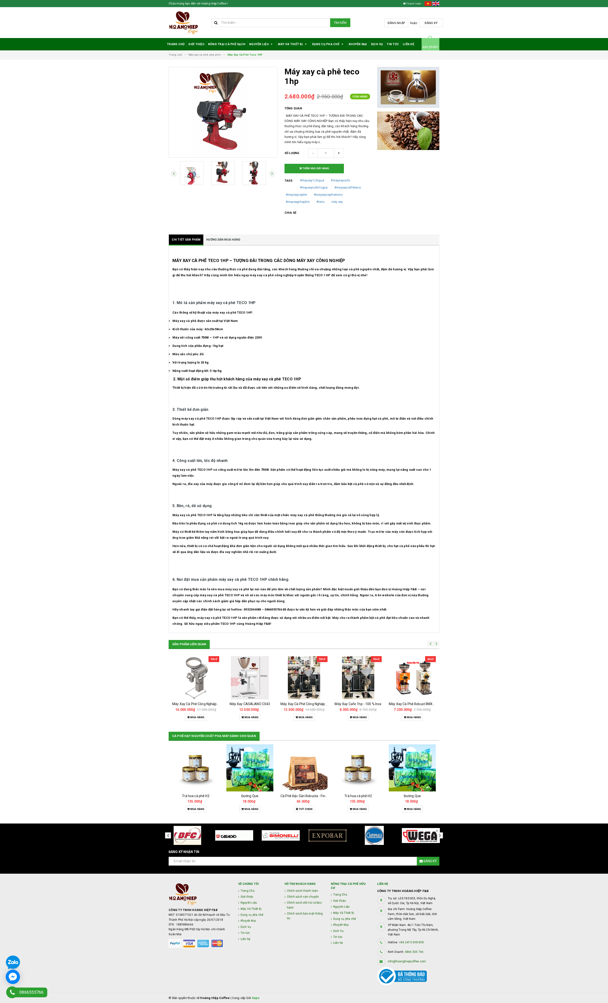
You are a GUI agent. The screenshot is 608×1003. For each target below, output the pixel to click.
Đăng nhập (396, 23)
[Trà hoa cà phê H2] (195, 767)
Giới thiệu (196, 44)
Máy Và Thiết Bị (291, 44)
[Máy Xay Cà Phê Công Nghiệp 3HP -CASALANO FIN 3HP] (195, 677)
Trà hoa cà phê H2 (195, 796)
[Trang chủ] (188, 22)
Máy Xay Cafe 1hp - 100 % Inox (358, 704)
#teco (320, 202)
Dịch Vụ (377, 44)
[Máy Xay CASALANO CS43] (249, 677)
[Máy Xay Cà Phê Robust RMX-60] (412, 677)
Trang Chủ (176, 44)
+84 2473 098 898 (411, 942)
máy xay (337, 202)
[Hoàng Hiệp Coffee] (200, 894)
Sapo (256, 998)
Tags (289, 180)
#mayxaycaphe (296, 194)
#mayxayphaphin (298, 202)
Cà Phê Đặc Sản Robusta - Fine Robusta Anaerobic (318, 796)
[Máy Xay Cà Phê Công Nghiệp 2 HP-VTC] (304, 677)
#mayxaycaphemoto (328, 194)
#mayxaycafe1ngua (314, 187)
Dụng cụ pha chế (326, 44)
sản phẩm (430, 47)
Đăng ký (431, 23)
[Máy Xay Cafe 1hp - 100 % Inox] (358, 677)
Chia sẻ (291, 212)
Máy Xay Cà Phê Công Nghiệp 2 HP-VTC (310, 704)
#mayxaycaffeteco (347, 187)
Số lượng (292, 153)
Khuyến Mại (358, 44)
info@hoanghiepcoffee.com (407, 961)
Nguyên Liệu (259, 44)
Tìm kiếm (340, 22)
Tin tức (393, 44)
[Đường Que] (249, 767)
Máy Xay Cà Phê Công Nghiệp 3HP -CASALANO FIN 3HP (214, 704)
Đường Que (249, 796)
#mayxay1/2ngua (312, 180)
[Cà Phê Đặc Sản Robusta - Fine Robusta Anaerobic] (304, 767)
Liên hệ (408, 44)
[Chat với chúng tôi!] (13, 977)
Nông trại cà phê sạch (226, 44)
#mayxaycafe (340, 180)
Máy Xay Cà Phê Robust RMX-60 (413, 704)
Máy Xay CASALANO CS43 (250, 704)
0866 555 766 (414, 952)
